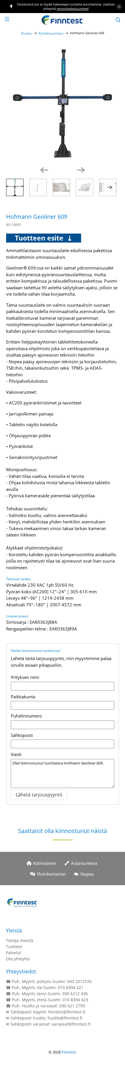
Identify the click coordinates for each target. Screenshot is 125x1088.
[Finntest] (62, 20)
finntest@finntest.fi (66, 1012)
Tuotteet (14, 946)
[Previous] (44, 170)
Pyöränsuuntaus (51, 33)
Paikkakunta (23, 697)
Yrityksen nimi (25, 677)
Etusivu (26, 33)
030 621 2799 (72, 1006)
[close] (119, 7)
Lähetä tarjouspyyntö (39, 794)
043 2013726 (79, 981)
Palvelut (13, 952)
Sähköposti (22, 735)
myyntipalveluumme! (73, 8)
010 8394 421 (70, 987)
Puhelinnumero (26, 716)
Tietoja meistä (19, 940)
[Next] (80, 170)
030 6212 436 (75, 993)
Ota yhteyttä (18, 959)
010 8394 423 (75, 999)
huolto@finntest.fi (65, 1018)
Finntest (69, 1052)
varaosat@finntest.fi (71, 1024)
